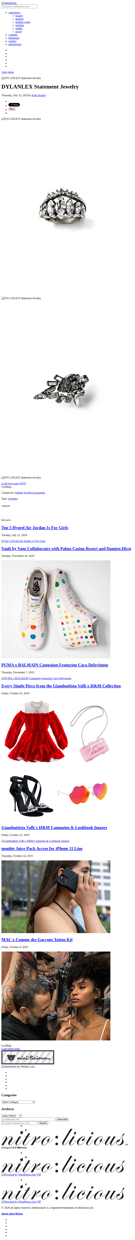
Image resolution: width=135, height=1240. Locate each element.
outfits (18, 28)
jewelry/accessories (34, 492)
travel (18, 31)
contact (12, 41)
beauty (19, 15)
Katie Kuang (39, 95)
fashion (19, 18)
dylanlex (13, 498)
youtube (12, 34)
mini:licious (14, 44)
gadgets (19, 25)
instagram (13, 37)
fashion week (22, 22)
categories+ (14, 12)
